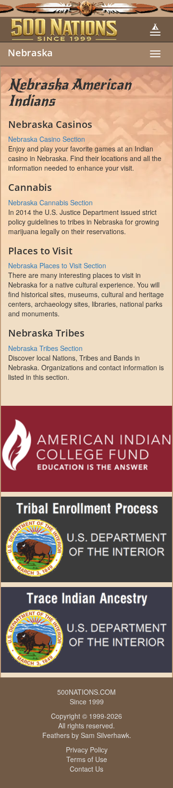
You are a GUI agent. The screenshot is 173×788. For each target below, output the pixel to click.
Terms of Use (86, 759)
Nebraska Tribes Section (45, 348)
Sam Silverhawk (105, 735)
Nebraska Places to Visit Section (57, 265)
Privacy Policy (87, 749)
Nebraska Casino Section (46, 139)
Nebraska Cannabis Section (50, 202)
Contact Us (86, 769)
